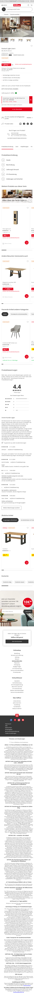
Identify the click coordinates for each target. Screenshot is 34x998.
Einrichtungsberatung (17, 684)
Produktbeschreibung (7, 146)
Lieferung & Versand (12, 169)
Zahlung (17, 657)
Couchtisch (5, 526)
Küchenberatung (17, 683)
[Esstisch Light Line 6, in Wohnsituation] (17, 26)
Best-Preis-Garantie (17, 686)
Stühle (5, 314)
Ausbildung (17, 704)
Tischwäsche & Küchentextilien (19, 314)
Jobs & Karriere (17, 703)
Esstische (5, 576)
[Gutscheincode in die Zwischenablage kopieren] (30, 100)
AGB (6, 725)
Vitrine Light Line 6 (7, 206)
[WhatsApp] (20, 124)
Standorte (17, 681)
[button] (3, 5)
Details (8, 160)
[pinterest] (15, 720)
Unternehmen (17, 701)
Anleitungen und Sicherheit (14, 179)
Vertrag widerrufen (17, 661)
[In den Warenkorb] (27, 242)
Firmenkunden (17, 672)
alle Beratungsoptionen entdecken (16, 138)
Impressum (8, 724)
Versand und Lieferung (17, 655)
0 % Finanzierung (11, 174)
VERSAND (11, 100)
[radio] (17, 399)
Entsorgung (17, 664)
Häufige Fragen (17, 666)
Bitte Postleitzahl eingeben (10, 89)
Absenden (28, 611)
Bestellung (17, 653)
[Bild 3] (21, 40)
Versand (10, 69)
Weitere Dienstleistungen (17, 690)
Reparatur (17, 663)
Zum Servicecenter (17, 641)
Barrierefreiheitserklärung (12, 731)
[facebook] (11, 720)
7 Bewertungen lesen (18, 55)
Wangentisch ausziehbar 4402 (10, 259)
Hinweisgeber (8, 729)
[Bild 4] (29, 40)
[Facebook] (24, 124)
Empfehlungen (24, 146)
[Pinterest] (28, 124)
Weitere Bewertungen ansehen (11, 508)
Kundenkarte (17, 706)
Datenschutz (8, 727)
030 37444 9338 (14, 133)
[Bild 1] (4, 40)
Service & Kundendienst (17, 670)
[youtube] (23, 720)
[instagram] (19, 720)
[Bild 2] (12, 40)
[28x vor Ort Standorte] (28, 5)
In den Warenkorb (17, 109)
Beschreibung (10, 165)
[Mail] (31, 124)
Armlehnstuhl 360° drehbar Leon (10, 320)
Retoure (17, 659)
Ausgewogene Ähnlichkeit (10, 520)
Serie (17, 146)
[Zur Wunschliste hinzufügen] (31, 46)
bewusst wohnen (17, 708)
